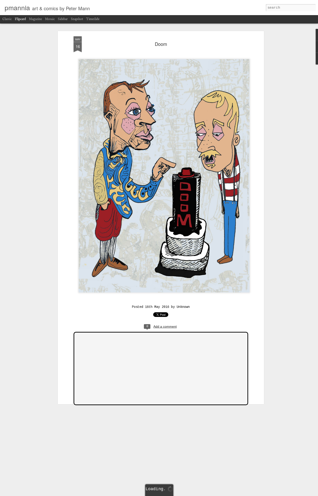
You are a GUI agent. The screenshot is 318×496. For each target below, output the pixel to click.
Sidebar (63, 19)
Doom (161, 44)
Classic (7, 19)
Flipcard (20, 19)
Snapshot (77, 19)
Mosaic (50, 19)
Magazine (35, 19)
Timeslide (92, 19)
